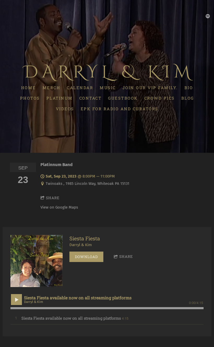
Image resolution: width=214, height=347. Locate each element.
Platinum (59, 98)
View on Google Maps (59, 207)
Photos (30, 98)
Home (28, 87)
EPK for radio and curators (119, 108)
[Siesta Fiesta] (36, 261)
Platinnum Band (56, 164)
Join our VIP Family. (150, 87)
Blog (187, 98)
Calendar (80, 87)
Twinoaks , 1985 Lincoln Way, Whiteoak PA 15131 (87, 183)
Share (53, 197)
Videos (65, 108)
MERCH (52, 87)
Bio (189, 87)
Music (108, 87)
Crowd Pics (159, 98)
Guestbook (123, 98)
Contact (90, 98)
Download (86, 256)
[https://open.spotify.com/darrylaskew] (208, 16)
